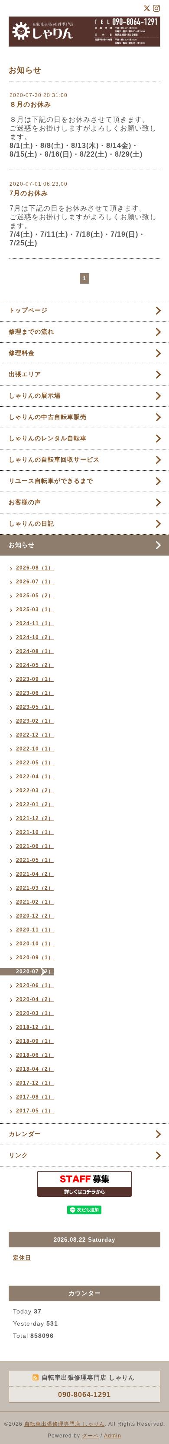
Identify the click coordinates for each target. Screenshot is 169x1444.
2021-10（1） (35, 832)
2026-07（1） (35, 582)
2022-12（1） (35, 735)
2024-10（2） (35, 637)
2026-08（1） (35, 568)
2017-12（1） (35, 1083)
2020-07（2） (35, 971)
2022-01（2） (35, 804)
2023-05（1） (35, 707)
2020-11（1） (35, 930)
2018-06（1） (35, 1055)
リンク (18, 1155)
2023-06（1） (35, 693)
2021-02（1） (35, 902)
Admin (112, 1436)
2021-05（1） (35, 860)
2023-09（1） (35, 679)
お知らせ (22, 544)
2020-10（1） (35, 944)
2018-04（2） (35, 1069)
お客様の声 (25, 502)
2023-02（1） (35, 721)
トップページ (28, 310)
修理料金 (22, 352)
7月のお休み (29, 193)
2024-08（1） (35, 651)
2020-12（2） (35, 916)
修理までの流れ (31, 331)
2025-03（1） (35, 609)
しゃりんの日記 (31, 523)
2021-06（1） (35, 846)
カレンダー (25, 1133)
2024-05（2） (35, 665)
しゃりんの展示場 (38, 395)
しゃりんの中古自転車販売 (48, 416)
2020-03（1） (35, 1013)
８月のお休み (30, 104)
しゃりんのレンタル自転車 (48, 438)
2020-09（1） (35, 958)
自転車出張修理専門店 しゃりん (64, 1424)
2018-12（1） (35, 1027)
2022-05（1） (35, 763)
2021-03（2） (35, 888)
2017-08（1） (35, 1097)
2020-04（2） (35, 999)
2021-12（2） (35, 818)
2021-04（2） (35, 874)
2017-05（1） (35, 1111)
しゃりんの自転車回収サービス (54, 459)
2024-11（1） (35, 623)
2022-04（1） (35, 777)
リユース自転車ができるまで (51, 480)
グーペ (90, 1436)
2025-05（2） (35, 596)
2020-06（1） (35, 985)
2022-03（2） (35, 790)
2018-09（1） (35, 1041)
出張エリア (25, 374)
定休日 (22, 1257)
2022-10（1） (35, 749)
